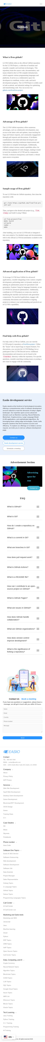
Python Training (8, 1019)
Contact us (13, 437)
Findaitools (7, 837)
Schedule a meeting (14, 448)
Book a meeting (29, 699)
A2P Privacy (7, 780)
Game (5, 810)
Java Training (8, 1016)
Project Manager (9, 876)
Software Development (11, 864)
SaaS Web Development (11, 792)
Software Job (7, 868)
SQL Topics (7, 985)
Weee (5, 830)
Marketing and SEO (10, 918)
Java (5, 925)
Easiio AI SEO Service (10, 853)
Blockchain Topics (9, 974)
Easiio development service (13, 443)
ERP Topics (7, 940)
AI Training (7, 1030)
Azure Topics (7, 993)
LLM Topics (7, 981)
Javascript (6, 922)
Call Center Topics (9, 955)
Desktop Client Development (13, 795)
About (5, 772)
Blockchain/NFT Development (13, 803)
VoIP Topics (7, 947)
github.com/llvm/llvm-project (13, 90)
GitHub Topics (8, 890)
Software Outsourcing (10, 857)
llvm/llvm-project (29, 344)
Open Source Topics (10, 951)
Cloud (5, 933)
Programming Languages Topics (14, 898)
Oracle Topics (8, 1007)
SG (4, 826)
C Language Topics (10, 887)
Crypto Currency (9, 963)
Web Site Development (11, 788)
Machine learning (9, 929)
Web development (9, 861)
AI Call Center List (9, 910)
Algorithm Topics (9, 970)
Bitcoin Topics (8, 1004)
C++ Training (7, 1023)
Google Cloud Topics (10, 989)
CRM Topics (7, 944)
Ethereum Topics (9, 1000)
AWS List (6, 996)
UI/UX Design (8, 807)
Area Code (7, 845)
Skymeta (6, 833)
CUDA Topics (7, 978)
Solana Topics (8, 894)
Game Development (10, 799)
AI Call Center (8, 906)
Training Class (8, 814)
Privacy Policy (8, 776)
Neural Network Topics (11, 967)
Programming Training (11, 1027)
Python (5, 936)
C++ (4, 818)
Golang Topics (8, 883)
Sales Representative (10, 879)
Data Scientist (8, 872)
